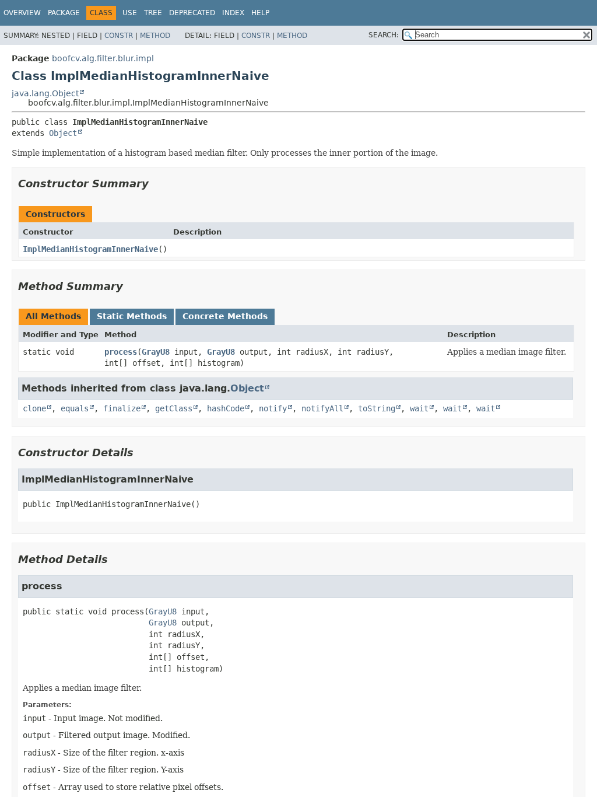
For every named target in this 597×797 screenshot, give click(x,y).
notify (273, 408)
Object (63, 133)
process (120, 351)
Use (129, 13)
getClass (173, 408)
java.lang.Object (45, 93)
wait (419, 408)
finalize (122, 408)
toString (376, 408)
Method (155, 36)
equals (75, 408)
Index (233, 13)
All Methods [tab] (53, 316)
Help (260, 13)
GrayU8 (156, 351)
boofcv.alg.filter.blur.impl (103, 58)
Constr (118, 36)
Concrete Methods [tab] (225, 316)
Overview (22, 13)
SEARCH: (383, 35)
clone (34, 408)
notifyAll (322, 408)
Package (64, 13)
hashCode (225, 408)
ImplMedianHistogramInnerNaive (90, 249)
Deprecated (192, 13)
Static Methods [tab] (132, 316)
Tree (153, 13)
